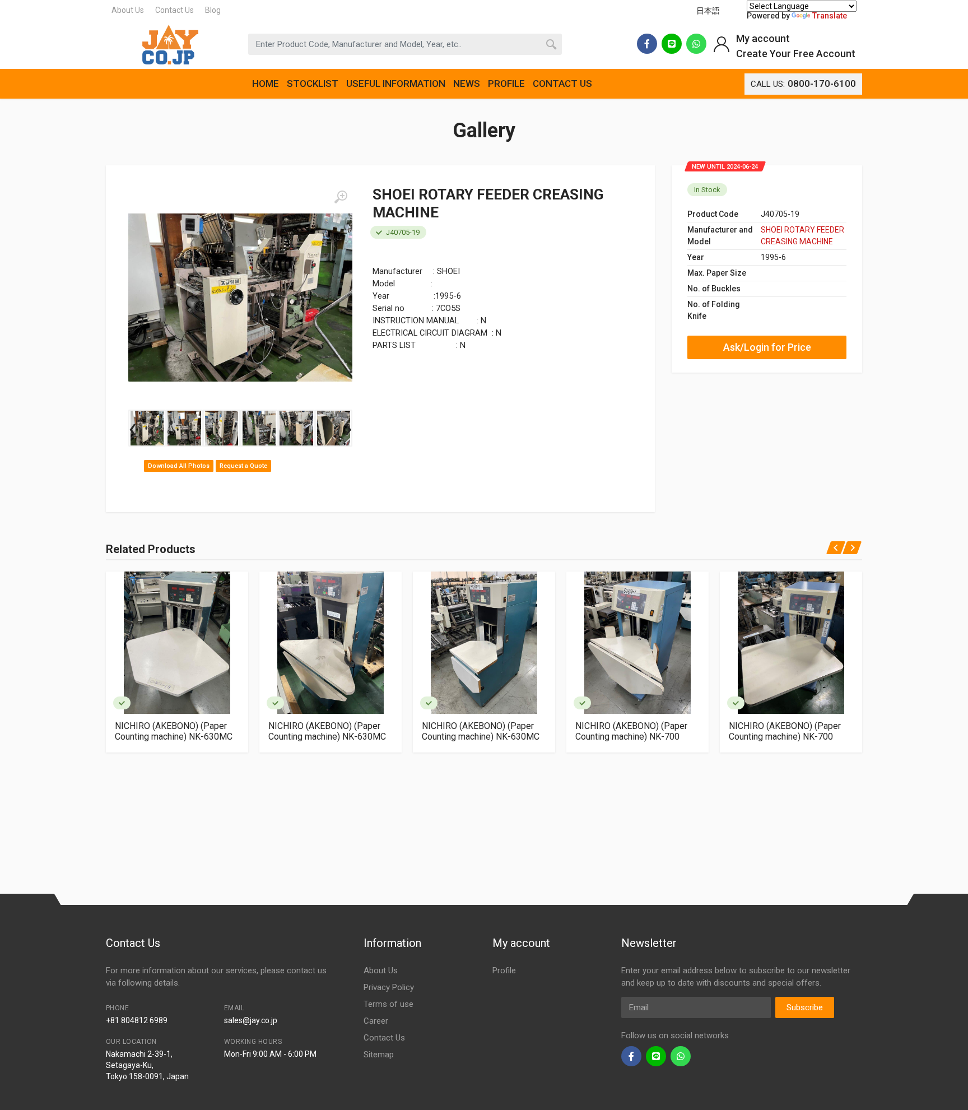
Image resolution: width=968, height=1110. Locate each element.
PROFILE (506, 83)
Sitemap (379, 1054)
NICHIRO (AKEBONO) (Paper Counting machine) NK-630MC (209, 731)
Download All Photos (179, 466)
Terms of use (388, 1004)
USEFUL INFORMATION (395, 83)
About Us (127, 10)
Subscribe (805, 1007)
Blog (213, 10)
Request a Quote (243, 466)
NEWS (466, 83)
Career (376, 1021)
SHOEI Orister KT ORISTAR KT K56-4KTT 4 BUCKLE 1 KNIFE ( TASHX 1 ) (825, 737)
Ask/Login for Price (767, 347)
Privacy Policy (389, 987)
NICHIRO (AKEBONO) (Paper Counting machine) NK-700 (514, 731)
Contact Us (174, 10)
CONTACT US (562, 83)
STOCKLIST (312, 83)
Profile (504, 970)
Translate (829, 15)
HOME (265, 83)
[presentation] (132, 428)
